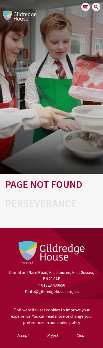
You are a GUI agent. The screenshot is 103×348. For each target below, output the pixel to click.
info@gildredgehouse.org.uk (53, 292)
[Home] (19, 16)
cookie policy (68, 323)
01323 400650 (53, 285)
